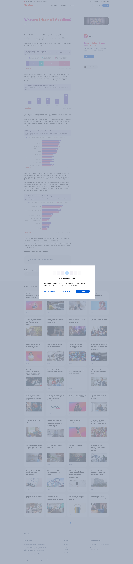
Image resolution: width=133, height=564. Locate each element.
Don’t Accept (67, 291)
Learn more (74, 285)
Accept (83, 291)
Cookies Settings (49, 291)
